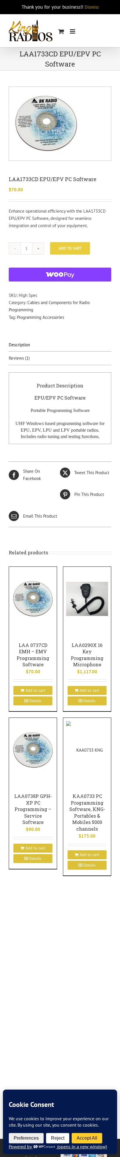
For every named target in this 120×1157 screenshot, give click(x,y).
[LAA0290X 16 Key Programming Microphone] (87, 599)
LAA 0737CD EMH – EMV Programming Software (33, 655)
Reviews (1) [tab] (19, 358)
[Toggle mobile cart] (61, 31)
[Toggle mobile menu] (73, 31)
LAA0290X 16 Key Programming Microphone (87, 655)
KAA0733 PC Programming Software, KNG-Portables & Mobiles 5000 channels (87, 812)
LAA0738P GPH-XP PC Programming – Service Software (33, 809)
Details (35, 700)
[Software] (60, 124)
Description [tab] (19, 344)
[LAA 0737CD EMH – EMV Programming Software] (33, 599)
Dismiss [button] (92, 7)
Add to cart (70, 248)
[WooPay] (60, 275)
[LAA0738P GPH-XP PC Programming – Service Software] (33, 750)
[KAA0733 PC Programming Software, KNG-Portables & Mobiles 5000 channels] (87, 750)
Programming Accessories (40, 317)
